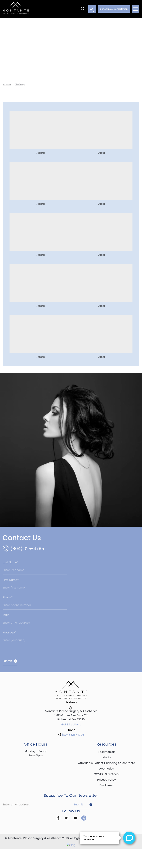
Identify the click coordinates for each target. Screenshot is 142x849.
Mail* (6, 615)
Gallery (20, 84)
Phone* (8, 597)
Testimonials (106, 752)
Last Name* (10, 562)
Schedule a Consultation (114, 9)
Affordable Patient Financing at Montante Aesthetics (106, 766)
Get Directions (71, 724)
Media (107, 757)
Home (7, 84)
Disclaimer (106, 785)
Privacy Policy (106, 780)
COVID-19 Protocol (106, 774)
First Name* (11, 580)
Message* (9, 632)
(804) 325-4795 (27, 549)
